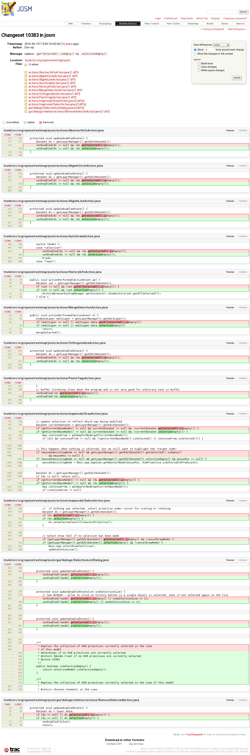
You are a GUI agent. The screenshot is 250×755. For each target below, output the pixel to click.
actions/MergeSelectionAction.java (51, 90)
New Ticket (173, 23)
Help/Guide (187, 18)
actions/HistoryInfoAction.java (48, 86)
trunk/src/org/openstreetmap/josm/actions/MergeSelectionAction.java (56, 307)
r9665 (7, 704)
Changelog (105, 23)
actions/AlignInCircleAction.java (49, 76)
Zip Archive (136, 744)
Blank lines (207, 63)
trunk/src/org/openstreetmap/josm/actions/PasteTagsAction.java (52, 378)
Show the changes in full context (215, 53)
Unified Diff (114, 744)
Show (200, 49)
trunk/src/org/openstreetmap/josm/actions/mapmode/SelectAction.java (57, 500)
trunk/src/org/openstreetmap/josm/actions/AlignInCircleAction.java (53, 165)
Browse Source (128, 23)
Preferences (171, 18)
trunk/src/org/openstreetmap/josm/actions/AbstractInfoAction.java (54, 130)
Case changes (209, 66)
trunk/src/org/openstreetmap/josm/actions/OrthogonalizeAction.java (55, 343)
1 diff (74, 72)
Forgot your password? (235, 18)
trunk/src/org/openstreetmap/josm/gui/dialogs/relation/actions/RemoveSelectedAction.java (71, 700)
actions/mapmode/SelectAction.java (52, 104)
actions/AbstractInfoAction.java (49, 72)
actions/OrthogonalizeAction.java (50, 93)
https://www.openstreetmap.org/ (231, 748)
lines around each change (229, 49)
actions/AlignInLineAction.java (48, 79)
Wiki (71, 23)
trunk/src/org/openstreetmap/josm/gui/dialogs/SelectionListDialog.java (56, 560)
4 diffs (79, 107)
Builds (210, 23)
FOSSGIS (168, 748)
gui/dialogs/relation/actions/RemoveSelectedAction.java (65, 111)
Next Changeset (236, 29)
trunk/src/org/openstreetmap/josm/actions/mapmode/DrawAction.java (56, 413)
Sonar (224, 23)
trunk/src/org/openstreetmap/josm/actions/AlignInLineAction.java (52, 201)
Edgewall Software (41, 751)
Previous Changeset (213, 29)
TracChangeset (194, 734)
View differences (203, 44)
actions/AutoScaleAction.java (48, 83)
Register (215, 18)
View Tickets (152, 23)
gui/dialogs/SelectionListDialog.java (51, 107)
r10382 (7, 134)
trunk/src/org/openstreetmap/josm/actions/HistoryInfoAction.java (53, 272)
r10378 (7, 564)
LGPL (237, 751)
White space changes (213, 70)
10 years (67, 43)
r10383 (18, 134)
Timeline (86, 23)
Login (158, 18)
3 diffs (79, 100)
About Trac (202, 18)
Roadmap (193, 23)
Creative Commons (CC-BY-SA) (171, 751)
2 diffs (81, 104)
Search (240, 23)
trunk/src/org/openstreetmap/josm (47, 60)
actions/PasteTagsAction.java (48, 97)
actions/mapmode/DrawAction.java (51, 100)
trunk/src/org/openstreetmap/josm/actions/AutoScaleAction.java (52, 236)
